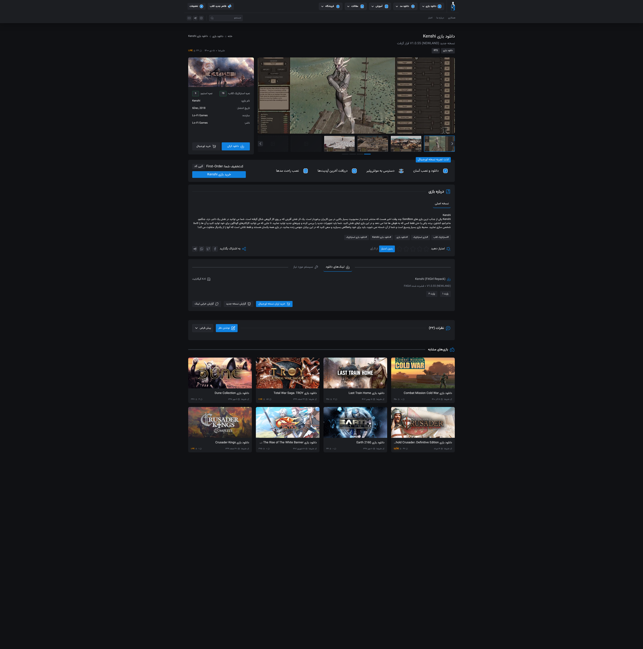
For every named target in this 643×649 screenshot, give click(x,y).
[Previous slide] (260, 143)
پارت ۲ (431, 294)
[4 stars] (406, 249)
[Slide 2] (406, 144)
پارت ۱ (445, 294)
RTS (436, 50)
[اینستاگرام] (201, 18)
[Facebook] (215, 249)
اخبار (430, 18)
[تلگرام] (195, 18)
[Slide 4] (339, 144)
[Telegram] (195, 249)
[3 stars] (413, 249)
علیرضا (221, 50)
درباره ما (440, 18)
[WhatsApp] (201, 249)
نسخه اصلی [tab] (442, 203)
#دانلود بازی (402, 237)
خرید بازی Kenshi (219, 174)
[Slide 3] (372, 144)
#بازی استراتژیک (420, 237)
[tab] (306, 267)
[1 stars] (426, 249)
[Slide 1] (439, 144)
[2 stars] (419, 249)
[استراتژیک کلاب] (453, 6)
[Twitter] (208, 249)
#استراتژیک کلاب (441, 237)
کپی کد (198, 166)
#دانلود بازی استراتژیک (356, 237)
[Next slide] (452, 143)
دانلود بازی (448, 50)
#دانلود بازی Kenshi (381, 237)
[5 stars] (399, 249)
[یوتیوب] (189, 18)
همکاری (451, 18)
